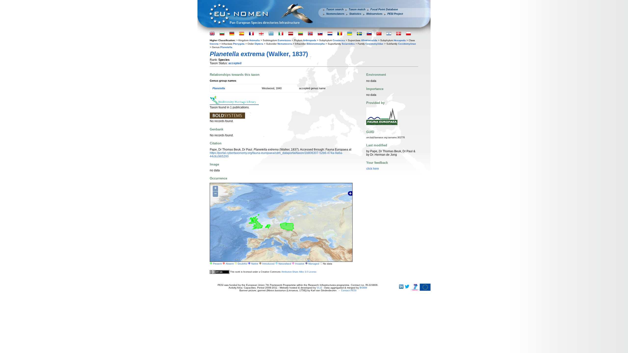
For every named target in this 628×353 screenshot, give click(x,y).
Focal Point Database (384, 9)
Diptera (259, 43)
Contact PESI (348, 290)
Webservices (374, 13)
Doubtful (242, 263)
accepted (234, 63)
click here (372, 168)
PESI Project (395, 13)
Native (254, 263)
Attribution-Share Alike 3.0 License (298, 272)
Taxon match (357, 9)
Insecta (214, 43)
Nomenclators (335, 13)
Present (217, 263)
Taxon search (335, 9)
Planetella (226, 47)
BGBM (363, 287)
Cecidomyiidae (374, 43)
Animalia (254, 40)
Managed (313, 263)
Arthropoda (309, 40)
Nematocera (284, 43)
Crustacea (339, 40)
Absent (230, 263)
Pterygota (239, 43)
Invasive (299, 263)
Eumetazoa (284, 40)
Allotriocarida (369, 40)
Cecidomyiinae (407, 43)
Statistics (355, 13)
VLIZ (319, 287)
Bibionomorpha (316, 43)
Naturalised (284, 263)
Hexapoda (400, 40)
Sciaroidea (348, 43)
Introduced (268, 263)
